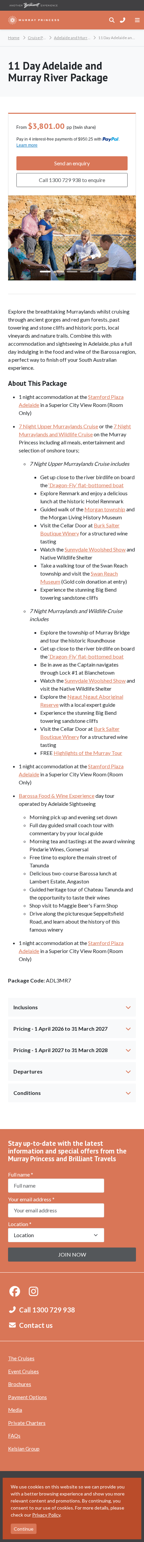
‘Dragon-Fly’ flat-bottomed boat (86, 485)
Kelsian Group (24, 1449)
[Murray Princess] (33, 20)
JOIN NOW (72, 1254)
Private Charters (27, 1423)
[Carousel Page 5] (98, 271)
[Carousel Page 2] (58, 271)
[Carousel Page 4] (85, 271)
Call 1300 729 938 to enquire (72, 180)
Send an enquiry (72, 163)
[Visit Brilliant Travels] (33, 5)
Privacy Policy (46, 1515)
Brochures (19, 1384)
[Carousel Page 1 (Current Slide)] (45, 271)
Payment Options (27, 1397)
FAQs (14, 1436)
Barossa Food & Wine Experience (56, 795)
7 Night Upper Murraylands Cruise (58, 426)
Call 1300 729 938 (47, 1310)
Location (19, 1224)
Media (15, 1410)
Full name (20, 1174)
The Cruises (21, 1358)
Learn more (27, 145)
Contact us (36, 1325)
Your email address (31, 1199)
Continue (23, 1529)
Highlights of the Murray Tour (88, 753)
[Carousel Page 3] (72, 271)
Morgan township (104, 509)
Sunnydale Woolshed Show (95, 549)
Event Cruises (23, 1371)
